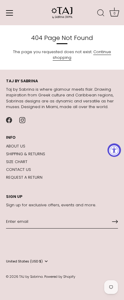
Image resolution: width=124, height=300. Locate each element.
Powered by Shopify (59, 276)
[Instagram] (22, 120)
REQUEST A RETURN (24, 177)
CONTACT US (18, 169)
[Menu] (9, 13)
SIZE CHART (16, 162)
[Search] (100, 13)
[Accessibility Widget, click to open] (114, 150)
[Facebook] (9, 120)
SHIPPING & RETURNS (25, 154)
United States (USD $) (24, 261)
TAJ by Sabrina (31, 276)
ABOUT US (15, 146)
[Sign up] (115, 222)
